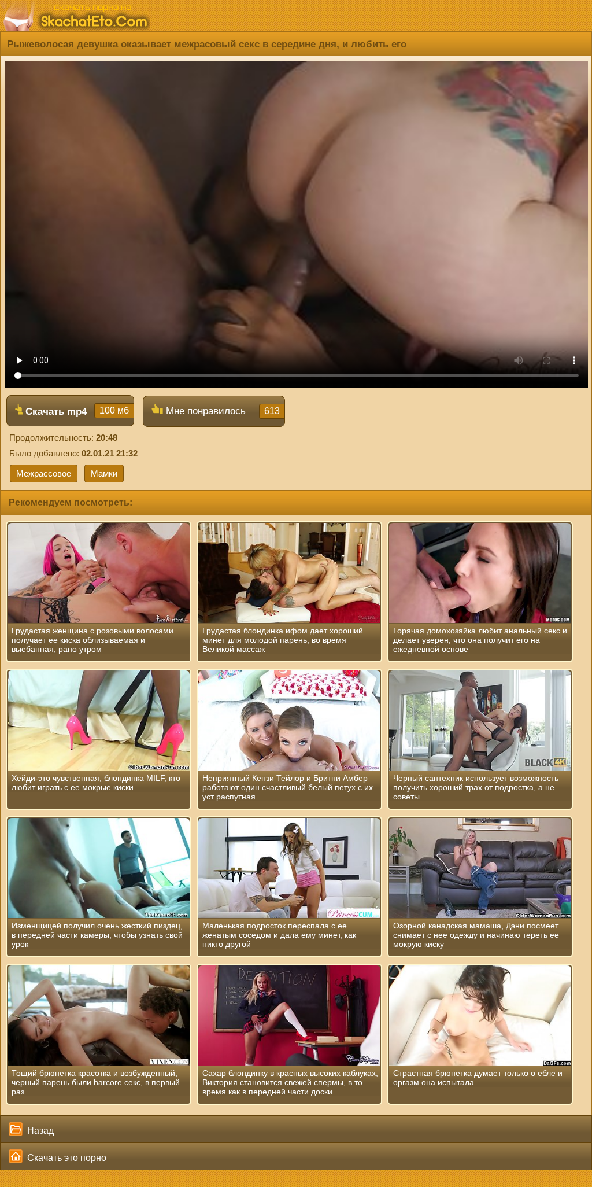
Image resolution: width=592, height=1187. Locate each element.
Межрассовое (43, 473)
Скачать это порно (65, 1158)
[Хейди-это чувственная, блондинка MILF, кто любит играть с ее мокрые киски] (99, 720)
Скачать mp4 (76, 411)
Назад (39, 1131)
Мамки (104, 473)
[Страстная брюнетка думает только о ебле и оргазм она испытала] (480, 1015)
